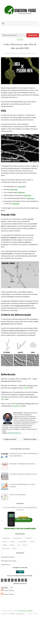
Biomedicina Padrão (25, 611)
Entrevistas (28, 538)
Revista (25, 545)
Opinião (4, 545)
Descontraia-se (17, 538)
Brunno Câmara (8, 590)
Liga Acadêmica (22, 541)
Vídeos (14, 548)
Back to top (33, 614)
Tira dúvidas (6, 548)
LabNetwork (5, 564)
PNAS (26, 388)
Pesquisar (32, 35)
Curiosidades (6, 538)
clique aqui (22, 186)
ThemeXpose (20, 614)
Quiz (19, 545)
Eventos (12, 541)
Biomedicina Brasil (7, 557)
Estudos (20, 39)
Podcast (12, 545)
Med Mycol (17, 406)
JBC (2, 399)
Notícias (32, 541)
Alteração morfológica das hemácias (22, 464)
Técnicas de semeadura (18, 494)
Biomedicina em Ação (8, 561)
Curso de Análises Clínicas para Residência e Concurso (20, 508)
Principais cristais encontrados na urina (23, 474)
